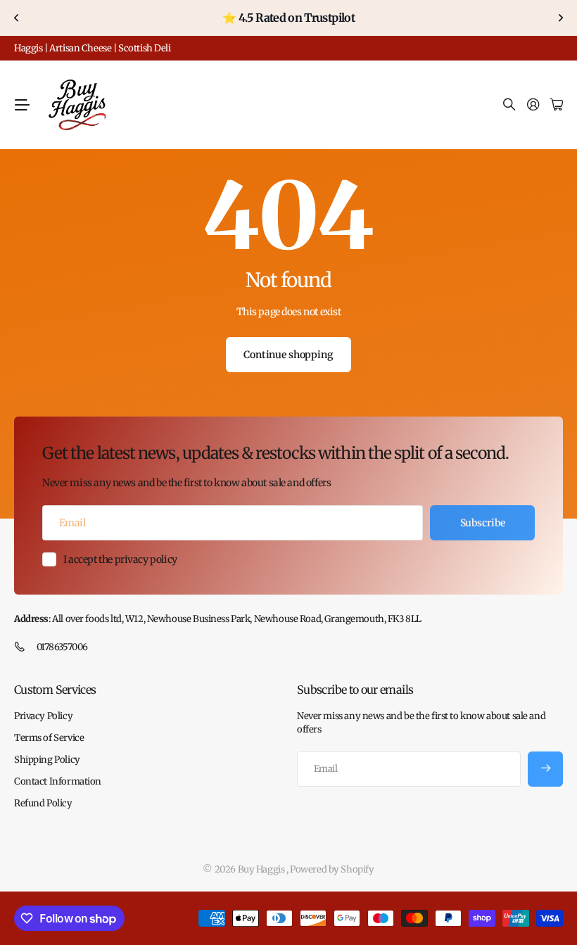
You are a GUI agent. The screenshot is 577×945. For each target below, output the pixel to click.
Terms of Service (49, 738)
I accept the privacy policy (120, 559)
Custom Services (55, 690)
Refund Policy (43, 803)
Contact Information (57, 781)
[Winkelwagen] (556, 105)
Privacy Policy (43, 716)
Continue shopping (288, 354)
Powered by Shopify (332, 869)
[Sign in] (533, 105)
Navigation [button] (22, 104)
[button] (17, 18)
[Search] (509, 105)
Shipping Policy (47, 760)
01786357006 (62, 647)
